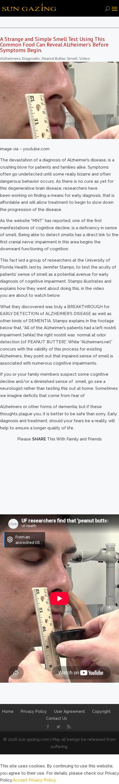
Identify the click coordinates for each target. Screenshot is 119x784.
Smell (72, 58)
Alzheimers (10, 58)
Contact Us (56, 718)
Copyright (101, 711)
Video (84, 58)
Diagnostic (31, 58)
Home (8, 711)
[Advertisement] (59, 477)
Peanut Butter (53, 58)
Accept (20, 780)
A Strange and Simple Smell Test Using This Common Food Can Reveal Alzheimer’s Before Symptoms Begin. (54, 44)
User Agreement (69, 711)
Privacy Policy (34, 711)
